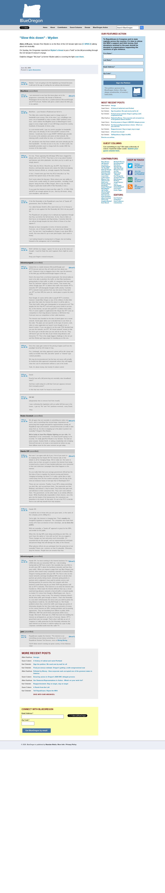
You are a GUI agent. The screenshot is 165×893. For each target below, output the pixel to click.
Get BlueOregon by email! (36, 730)
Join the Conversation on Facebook (140, 172)
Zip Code (25, 720)
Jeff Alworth (105, 163)
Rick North (117, 165)
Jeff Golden (104, 190)
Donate (87, 27)
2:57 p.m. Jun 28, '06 (24, 95)
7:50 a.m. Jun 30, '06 (24, 561)
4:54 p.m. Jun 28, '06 (24, 249)
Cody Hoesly (105, 193)
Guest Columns (76, 27)
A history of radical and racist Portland (47, 661)
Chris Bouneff (105, 171)
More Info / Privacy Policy (67, 744)
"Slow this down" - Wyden (39, 37)
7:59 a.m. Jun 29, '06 (24, 420)
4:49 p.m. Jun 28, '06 (24, 201)
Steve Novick (117, 166)
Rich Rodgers (118, 179)
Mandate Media (51, 744)
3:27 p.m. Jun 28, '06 (24, 112)
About (52, 27)
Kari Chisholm (118, 198)
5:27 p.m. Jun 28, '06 (24, 397)
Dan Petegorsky (118, 176)
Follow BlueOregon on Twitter (139, 165)
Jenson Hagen (105, 192)
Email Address (27, 713)
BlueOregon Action (100, 27)
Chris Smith (117, 188)
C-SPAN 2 (87, 44)
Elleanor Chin (105, 179)
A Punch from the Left (41, 687)
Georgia (36, 657)
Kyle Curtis (104, 182)
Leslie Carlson (105, 177)
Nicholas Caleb (105, 173)
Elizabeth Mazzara (119, 162)
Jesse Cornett (105, 180)
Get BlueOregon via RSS (139, 186)
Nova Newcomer (118, 163)
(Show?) (72, 96)
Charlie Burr (117, 199)
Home (45, 27)
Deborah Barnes (106, 169)
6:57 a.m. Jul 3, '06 (23, 636)
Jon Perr (116, 171)
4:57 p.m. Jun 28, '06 (24, 267)
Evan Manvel (105, 203)
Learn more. (109, 94)
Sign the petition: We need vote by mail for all (50, 664)
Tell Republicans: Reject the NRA (45, 691)
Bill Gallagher (105, 188)
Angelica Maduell (106, 201)
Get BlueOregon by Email (139, 179)
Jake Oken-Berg (118, 168)
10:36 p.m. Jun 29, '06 (24, 509)
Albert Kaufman (106, 198)
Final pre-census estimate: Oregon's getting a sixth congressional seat (59, 668)
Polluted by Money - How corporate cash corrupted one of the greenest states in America (127, 118)
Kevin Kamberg (106, 196)
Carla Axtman (118, 203)
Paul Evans (104, 185)
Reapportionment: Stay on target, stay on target (50, 684)
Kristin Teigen (118, 190)
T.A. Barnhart (105, 168)
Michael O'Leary (118, 169)
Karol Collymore (118, 201)
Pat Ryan (116, 180)
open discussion (34, 70)
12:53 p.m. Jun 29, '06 (24, 456)
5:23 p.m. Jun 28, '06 (24, 375)
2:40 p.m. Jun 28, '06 (24, 83)
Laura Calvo (104, 176)
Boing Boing (62, 640)
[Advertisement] (87, 121)
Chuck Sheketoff (119, 187)
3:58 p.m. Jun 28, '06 (24, 156)
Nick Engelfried (105, 184)
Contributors (62, 27)
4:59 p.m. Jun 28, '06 (24, 346)
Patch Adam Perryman (117, 173)
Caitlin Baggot (105, 166)
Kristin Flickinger (106, 187)
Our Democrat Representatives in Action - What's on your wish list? (58, 680)
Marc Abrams (105, 162)
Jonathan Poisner (119, 177)
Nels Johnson (105, 195)
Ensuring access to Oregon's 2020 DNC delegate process (54, 677)
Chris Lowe (104, 199)
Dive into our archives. (44, 694)
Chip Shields (117, 185)
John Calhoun (105, 174)
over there (79, 57)
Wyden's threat (56, 50)
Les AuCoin (104, 165)
